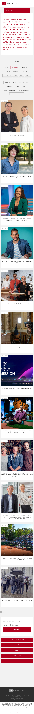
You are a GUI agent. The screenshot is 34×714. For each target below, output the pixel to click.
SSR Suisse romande (12, 71)
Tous (6, 67)
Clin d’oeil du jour (17, 94)
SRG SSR (24, 71)
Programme (7, 79)
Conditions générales (17, 698)
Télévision (15, 67)
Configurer (13, 712)
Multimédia (26, 79)
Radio (28, 75)
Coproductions (21, 86)
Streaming (25, 67)
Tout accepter (20, 712)
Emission (10, 86)
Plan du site (17, 699)
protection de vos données (17, 711)
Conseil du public (9, 90)
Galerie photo (23, 82)
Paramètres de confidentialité (13, 695)
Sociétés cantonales (10, 75)
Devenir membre (19, 694)
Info (14, 82)
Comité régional (24, 90)
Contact (12, 694)
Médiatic (7, 82)
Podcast (17, 79)
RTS (21, 75)
